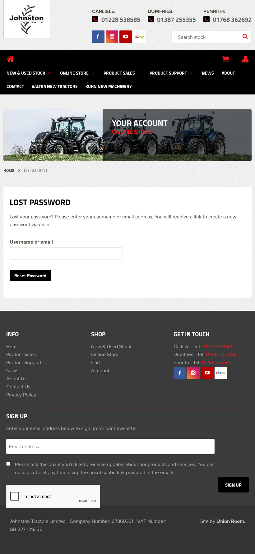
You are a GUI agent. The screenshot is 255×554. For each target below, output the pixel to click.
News (208, 73)
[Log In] (245, 59)
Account (100, 370)
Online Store (74, 73)
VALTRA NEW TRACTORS (55, 86)
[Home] (10, 59)
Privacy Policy (21, 394)
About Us (16, 378)
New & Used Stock (26, 73)
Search (245, 37)
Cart (95, 362)
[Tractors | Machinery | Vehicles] (26, 19)
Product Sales (119, 73)
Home (8, 170)
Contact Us (18, 386)
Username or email (31, 241)
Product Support (168, 73)
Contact (15, 86)
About (228, 73)
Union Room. (230, 521)
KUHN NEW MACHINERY (109, 86)
